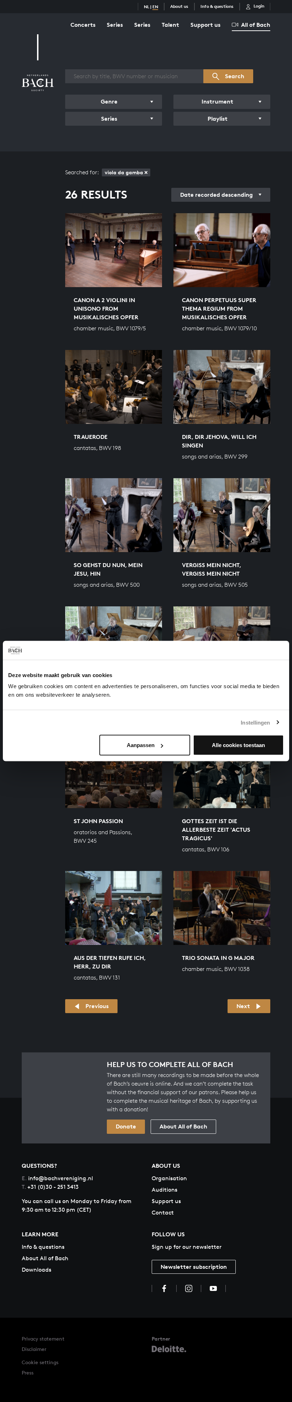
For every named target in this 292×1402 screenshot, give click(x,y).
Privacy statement (43, 1339)
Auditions (164, 1189)
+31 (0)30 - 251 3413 (50, 1186)
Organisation (169, 1178)
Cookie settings (40, 1362)
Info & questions (217, 6)
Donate (126, 1126)
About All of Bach (183, 1126)
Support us (205, 24)
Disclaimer (34, 1349)
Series (115, 24)
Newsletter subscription (194, 1266)
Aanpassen (141, 745)
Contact (163, 1212)
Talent (170, 24)
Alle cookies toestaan (238, 745)
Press (27, 1373)
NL (146, 6)
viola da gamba (124, 172)
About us (179, 6)
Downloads (36, 1269)
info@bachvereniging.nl (57, 1178)
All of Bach (255, 24)
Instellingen (255, 722)
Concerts (83, 24)
